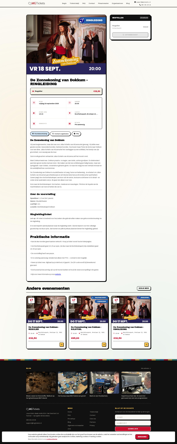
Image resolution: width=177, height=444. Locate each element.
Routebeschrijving (41, 133)
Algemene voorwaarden (76, 425)
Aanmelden (133, 429)
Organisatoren (117, 3)
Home (70, 412)
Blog (128, 3)
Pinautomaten (103, 3)
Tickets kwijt (74, 3)
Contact (92, 3)
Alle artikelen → (146, 368)
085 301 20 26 (146, 5)
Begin (64, 3)
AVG (69, 429)
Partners (93, 422)
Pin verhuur (71, 419)
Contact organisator (61, 134)
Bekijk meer (144, 288)
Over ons (93, 419)
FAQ (83, 3)
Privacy (92, 425)
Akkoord (142, 437)
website (58, 274)
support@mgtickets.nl (143, 2)
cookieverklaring (51, 439)
